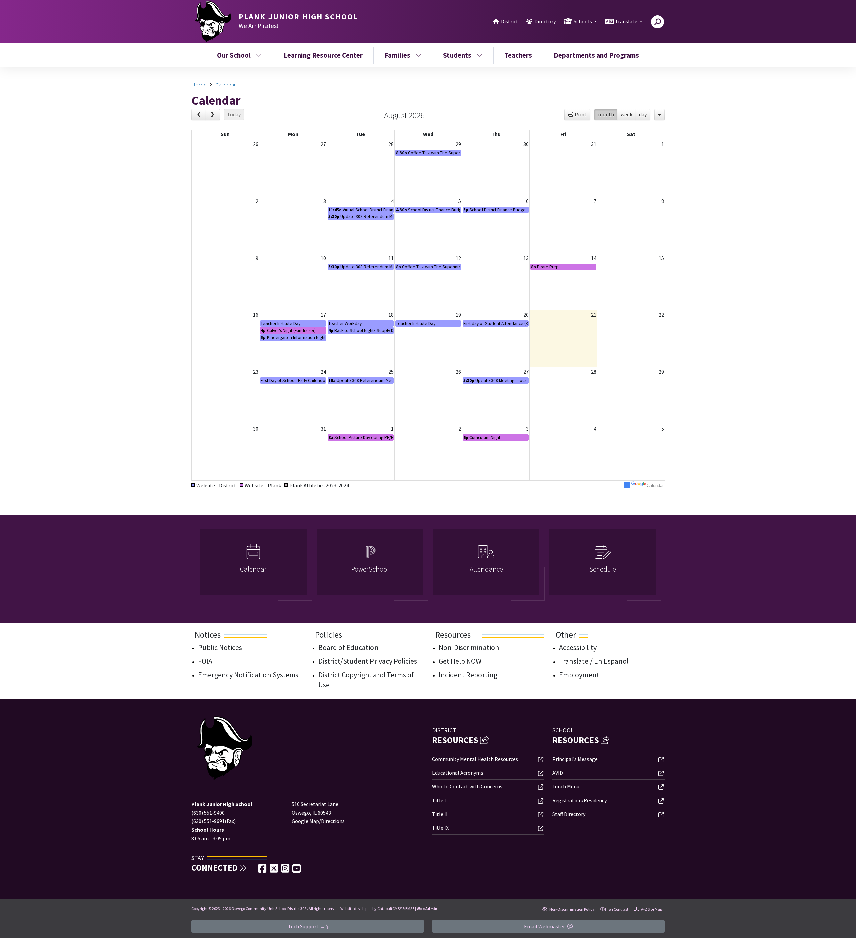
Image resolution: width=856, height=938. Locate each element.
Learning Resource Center (323, 55)
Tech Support (304, 926)
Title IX (440, 827)
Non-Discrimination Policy (571, 909)
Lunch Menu (565, 786)
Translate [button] (626, 21)
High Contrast (616, 909)
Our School (234, 55)
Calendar (225, 85)
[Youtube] (296, 870)
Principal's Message (575, 759)
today (234, 114)
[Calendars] (659, 114)
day (643, 114)
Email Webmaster (545, 926)
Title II (440, 814)
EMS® (409, 908)
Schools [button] (583, 21)
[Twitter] (274, 870)
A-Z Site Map (651, 909)
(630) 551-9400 (208, 812)
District (509, 21)
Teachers (518, 55)
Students (457, 55)
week (626, 114)
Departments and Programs (596, 55)
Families (397, 55)
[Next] (213, 114)
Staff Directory (568, 814)
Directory (545, 21)
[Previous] (198, 114)
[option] (253, 565)
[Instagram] (285, 870)
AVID (557, 772)
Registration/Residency (579, 800)
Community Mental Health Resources (475, 759)
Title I (439, 800)
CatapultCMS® (389, 908)
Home (199, 85)
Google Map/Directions (318, 821)
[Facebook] (263, 870)
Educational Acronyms (457, 772)
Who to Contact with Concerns (467, 786)
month (606, 114)
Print (581, 114)
